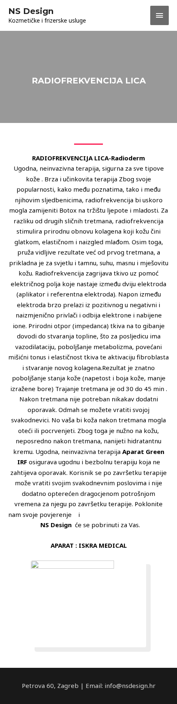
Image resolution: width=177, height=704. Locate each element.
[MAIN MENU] (159, 15)
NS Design (31, 11)
